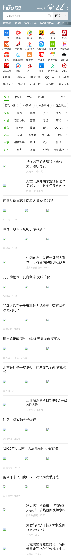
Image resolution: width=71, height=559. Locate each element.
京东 (6, 60)
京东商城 (44, 105)
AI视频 (6, 77)
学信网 (18, 49)
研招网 (64, 60)
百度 (6, 38)
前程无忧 (8, 84)
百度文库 (53, 71)
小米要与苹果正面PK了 (51, 23)
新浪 (52, 38)
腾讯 (29, 38)
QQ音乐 (49, 77)
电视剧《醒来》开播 (26, 23)
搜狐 (41, 38)
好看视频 (64, 49)
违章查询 (64, 77)
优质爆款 (61, 105)
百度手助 (53, 60)
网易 (64, 38)
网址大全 (64, 84)
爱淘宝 (41, 60)
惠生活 (21, 77)
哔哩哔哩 (18, 60)
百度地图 (29, 49)
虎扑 (29, 71)
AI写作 (21, 84)
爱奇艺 (52, 49)
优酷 (18, 71)
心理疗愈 (35, 84)
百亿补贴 (10, 105)
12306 (64, 71)
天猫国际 (6, 71)
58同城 (27, 105)
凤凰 (18, 38)
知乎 (41, 71)
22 (59, 7)
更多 (63, 96)
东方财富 (6, 49)
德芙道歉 (8, 23)
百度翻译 (41, 49)
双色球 (50, 84)
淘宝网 (29, 60)
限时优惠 (35, 77)
